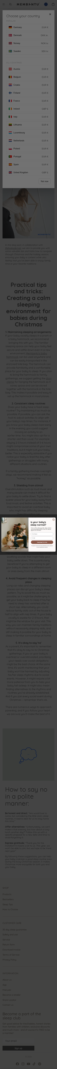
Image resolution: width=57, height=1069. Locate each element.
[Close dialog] (53, 519)
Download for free (42, 542)
